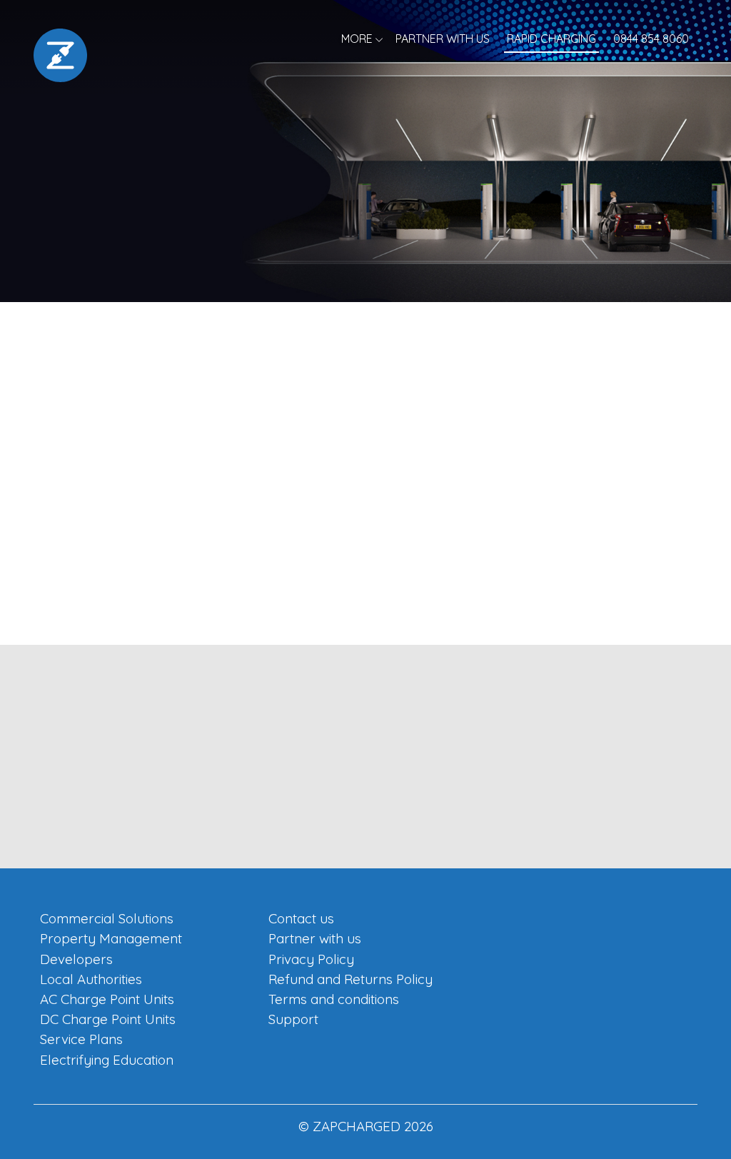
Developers (76, 959)
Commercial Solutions (106, 918)
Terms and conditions (333, 999)
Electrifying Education (106, 1059)
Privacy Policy (311, 959)
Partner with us (442, 38)
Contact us (301, 918)
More (357, 38)
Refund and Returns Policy (350, 979)
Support (293, 1019)
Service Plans (81, 1039)
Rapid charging (551, 38)
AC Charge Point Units (107, 999)
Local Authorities (91, 979)
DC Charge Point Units (108, 1019)
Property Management (111, 938)
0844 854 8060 (651, 38)
